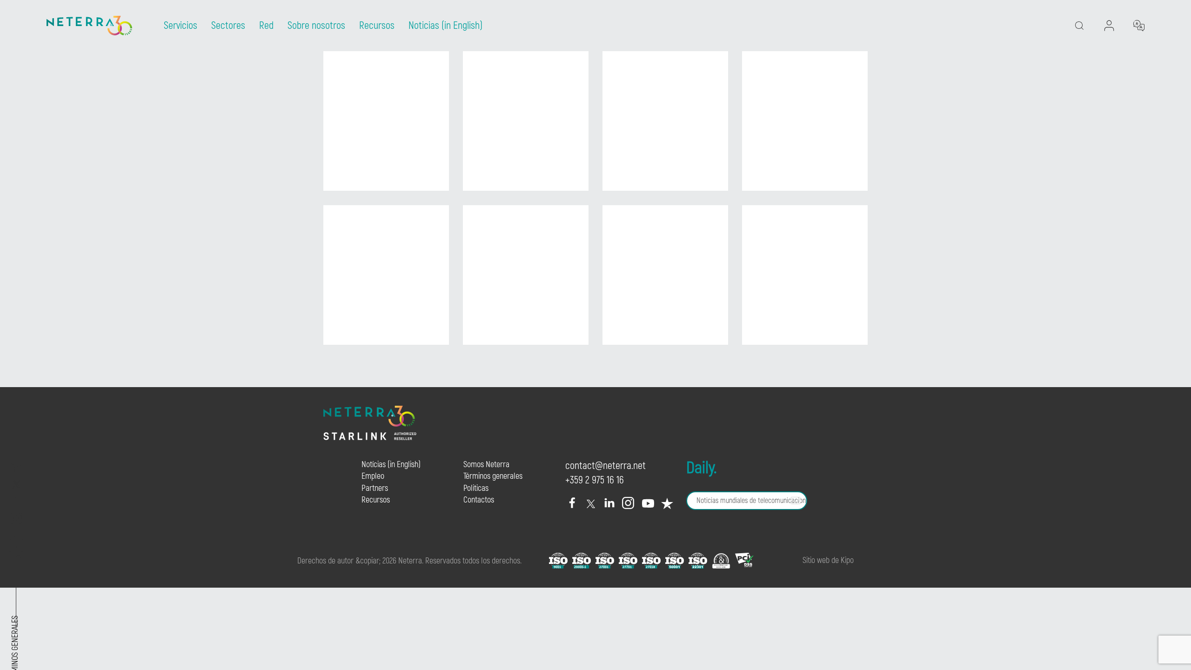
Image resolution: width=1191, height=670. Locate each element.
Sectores (228, 25)
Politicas (475, 488)
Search (1102, 63)
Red (266, 25)
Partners (374, 488)
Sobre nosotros (316, 25)
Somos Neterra (486, 464)
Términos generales (492, 476)
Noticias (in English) (445, 25)
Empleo (372, 476)
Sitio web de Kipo (828, 560)
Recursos (377, 25)
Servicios (180, 25)
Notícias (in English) (391, 464)
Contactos (478, 500)
